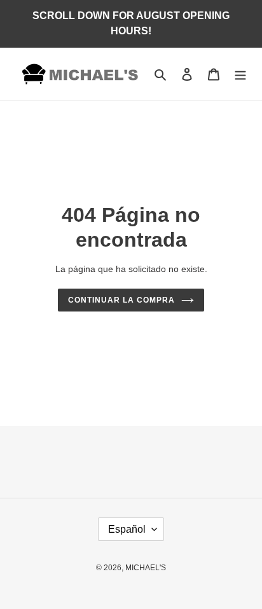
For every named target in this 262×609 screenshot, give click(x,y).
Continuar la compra (121, 300)
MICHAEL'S (145, 567)
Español (127, 529)
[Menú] (240, 74)
